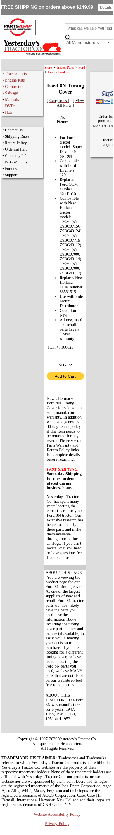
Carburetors (14, 86)
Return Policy (16, 143)
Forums (11, 168)
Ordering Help (16, 149)
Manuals (12, 99)
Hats (8, 112)
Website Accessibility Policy (57, 814)
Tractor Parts (16, 74)
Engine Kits (15, 80)
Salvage (11, 93)
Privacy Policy (57, 824)
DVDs (10, 106)
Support (11, 175)
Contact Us (14, 130)
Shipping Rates (17, 136)
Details (106, 7)
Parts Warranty (16, 162)
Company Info (16, 155)
